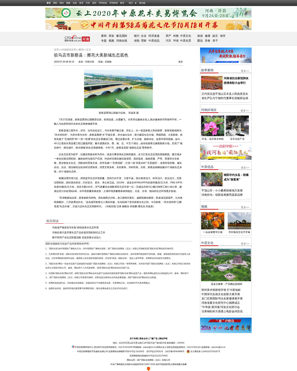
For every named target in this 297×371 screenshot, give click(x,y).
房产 (168, 35)
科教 (176, 35)
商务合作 (144, 338)
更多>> (245, 71)
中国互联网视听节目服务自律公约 (92, 351)
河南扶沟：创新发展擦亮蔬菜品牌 (222, 194)
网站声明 (163, 338)
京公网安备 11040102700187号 (205, 351)
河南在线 (121, 40)
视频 (68, 3)
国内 (62, 3)
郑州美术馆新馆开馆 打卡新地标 (221, 289)
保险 (137, 40)
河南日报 (89, 61)
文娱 (75, 3)
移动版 (142, 3)
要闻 (104, 35)
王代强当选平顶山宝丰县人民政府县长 (224, 93)
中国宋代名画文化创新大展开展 (220, 294)
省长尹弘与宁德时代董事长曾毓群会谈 (224, 98)
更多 (180, 61)
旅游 (200, 35)
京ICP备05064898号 (174, 351)
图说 (200, 40)
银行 (137, 35)
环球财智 (113, 3)
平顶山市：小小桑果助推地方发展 (222, 190)
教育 (122, 3)
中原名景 (185, 40)
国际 (55, 3)
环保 (176, 40)
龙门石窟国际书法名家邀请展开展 (222, 298)
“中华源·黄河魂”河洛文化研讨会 (220, 307)
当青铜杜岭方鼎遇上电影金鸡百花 (222, 311)
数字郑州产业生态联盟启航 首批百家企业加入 (76, 237)
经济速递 (154, 35)
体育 (81, 3)
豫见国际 (121, 35)
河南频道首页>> (70, 49)
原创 (111, 35)
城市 (94, 3)
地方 (131, 3)
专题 (104, 40)
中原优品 (154, 40)
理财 (143, 40)
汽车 (88, 3)
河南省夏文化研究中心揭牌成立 (220, 302)
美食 (207, 40)
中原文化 (185, 35)
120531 (157, 351)
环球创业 (103, 3)
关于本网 (134, 338)
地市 (223, 35)
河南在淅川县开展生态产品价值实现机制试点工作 (78, 232)
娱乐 (215, 35)
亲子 (215, 40)
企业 (143, 35)
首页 (49, 3)
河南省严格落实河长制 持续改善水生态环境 (75, 227)
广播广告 (153, 338)
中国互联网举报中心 (84, 347)
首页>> (58, 49)
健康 (207, 35)
